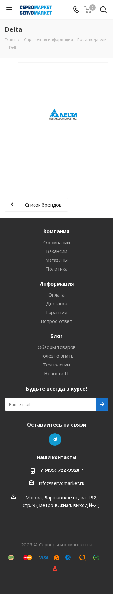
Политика (56, 268)
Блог (57, 336)
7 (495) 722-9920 (59, 470)
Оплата (56, 295)
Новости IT (56, 373)
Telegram (55, 439)
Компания (56, 231)
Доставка (56, 303)
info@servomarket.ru (61, 483)
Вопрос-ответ (56, 321)
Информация (56, 283)
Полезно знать (56, 356)
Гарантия (56, 312)
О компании (56, 242)
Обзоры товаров (57, 347)
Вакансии (56, 251)
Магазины (56, 260)
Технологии (56, 364)
